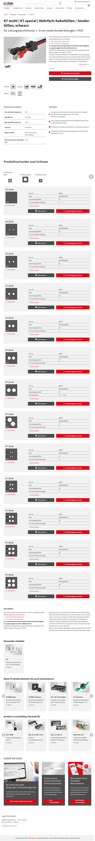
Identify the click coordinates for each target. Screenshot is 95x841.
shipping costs (32, 838)
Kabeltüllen (22, 14)
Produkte (13, 14)
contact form (12, 826)
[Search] (60, 3)
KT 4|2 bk (31, 14)
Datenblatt (11, 205)
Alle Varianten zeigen (71, 79)
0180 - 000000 (22, 820)
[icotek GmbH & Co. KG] (8, 4)
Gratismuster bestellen (71, 73)
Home (6, 14)
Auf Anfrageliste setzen (74, 211)
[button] (91, 176)
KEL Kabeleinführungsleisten (60, 41)
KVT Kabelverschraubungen (59, 43)
